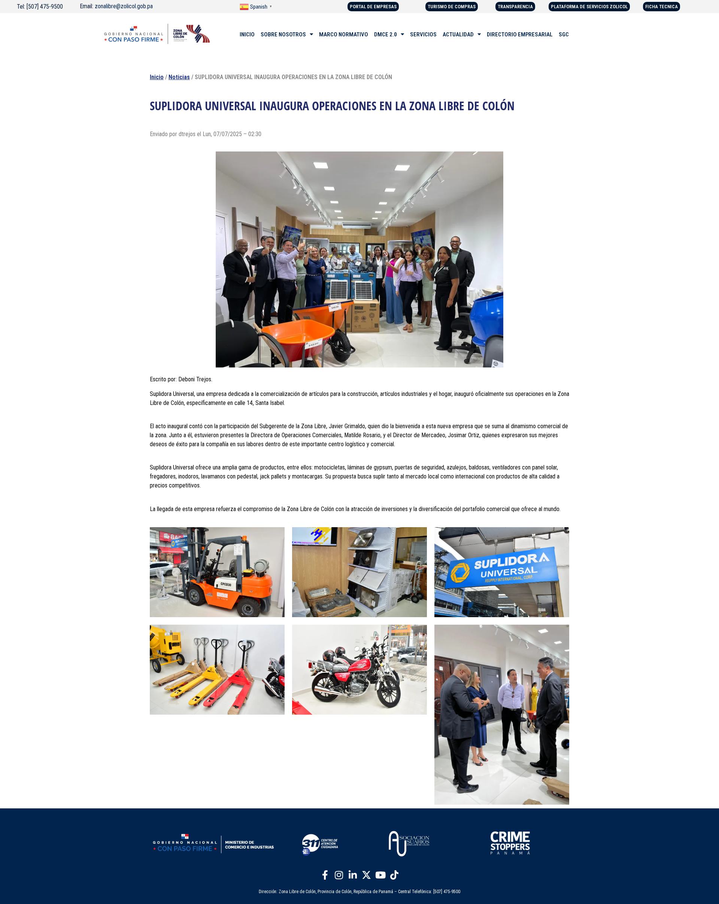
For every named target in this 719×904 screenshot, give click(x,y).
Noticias (179, 77)
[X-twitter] (366, 875)
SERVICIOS (423, 34)
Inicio (157, 77)
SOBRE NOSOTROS (283, 34)
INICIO (247, 34)
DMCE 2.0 (385, 34)
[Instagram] (339, 875)
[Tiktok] (394, 875)
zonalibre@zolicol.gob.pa (124, 6)
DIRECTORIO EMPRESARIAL (520, 34)
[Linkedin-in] (352, 875)
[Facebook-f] (325, 875)
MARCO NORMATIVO (343, 34)
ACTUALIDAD (458, 34)
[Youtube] (380, 875)
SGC (564, 34)
